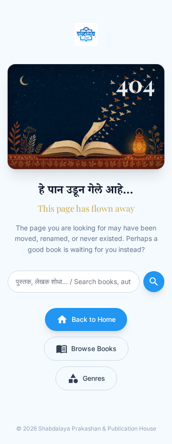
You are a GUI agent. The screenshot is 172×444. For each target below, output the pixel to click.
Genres (86, 378)
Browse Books (86, 348)
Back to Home (86, 319)
